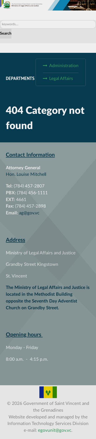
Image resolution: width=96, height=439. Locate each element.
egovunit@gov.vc (54, 430)
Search (5, 33)
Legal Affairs (61, 78)
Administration (64, 66)
